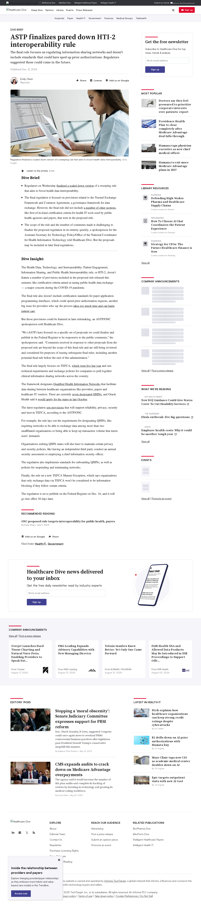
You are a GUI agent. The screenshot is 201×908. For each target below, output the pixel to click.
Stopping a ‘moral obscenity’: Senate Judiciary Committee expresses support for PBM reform (82, 719)
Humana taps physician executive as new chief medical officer (175, 149)
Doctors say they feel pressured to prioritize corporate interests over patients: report (175, 106)
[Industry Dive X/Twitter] (27, 832)
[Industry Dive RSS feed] (33, 832)
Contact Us (56, 839)
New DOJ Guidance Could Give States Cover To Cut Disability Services (167, 402)
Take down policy (104, 896)
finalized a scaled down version (75, 185)
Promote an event (161, 498)
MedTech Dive (65, 3)
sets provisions (55, 407)
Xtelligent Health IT (108, 3)
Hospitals (59, 18)
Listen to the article (40, 171)
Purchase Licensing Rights (64, 850)
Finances (108, 18)
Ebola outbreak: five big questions (165, 417)
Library (60, 10)
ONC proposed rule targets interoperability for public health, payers (68, 521)
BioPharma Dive (48, 3)
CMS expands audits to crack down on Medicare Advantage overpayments (82, 769)
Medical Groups (125, 18)
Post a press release (162, 370)
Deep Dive (37, 10)
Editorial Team (57, 834)
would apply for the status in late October (62, 399)
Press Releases (84, 10)
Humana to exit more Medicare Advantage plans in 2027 (174, 166)
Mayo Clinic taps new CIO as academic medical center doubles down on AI (171, 761)
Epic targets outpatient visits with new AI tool (168, 779)
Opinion (49, 10)
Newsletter (55, 845)
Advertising (97, 828)
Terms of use (85, 896)
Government (95, 18)
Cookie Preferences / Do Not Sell (134, 896)
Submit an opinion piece (104, 839)
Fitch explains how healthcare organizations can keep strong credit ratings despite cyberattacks (170, 717)
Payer (70, 18)
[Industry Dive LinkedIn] (13, 832)
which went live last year (86, 366)
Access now (21, 893)
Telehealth (141, 18)
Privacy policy (68, 896)
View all (145, 262)
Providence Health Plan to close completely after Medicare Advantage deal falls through (173, 128)
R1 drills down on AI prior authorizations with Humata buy (170, 741)
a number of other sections (100, 208)
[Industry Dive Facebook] (20, 832)
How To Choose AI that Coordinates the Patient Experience (168, 224)
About (53, 828)
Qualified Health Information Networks (76, 384)
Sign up (189, 10)
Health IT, (41, 543)
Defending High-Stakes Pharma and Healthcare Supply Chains (168, 201)
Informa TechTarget (115, 880)
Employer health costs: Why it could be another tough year (166, 432)
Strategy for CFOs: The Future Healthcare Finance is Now (171, 247)
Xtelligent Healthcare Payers (85, 3)
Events (70, 10)
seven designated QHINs (87, 394)
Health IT (80, 18)
